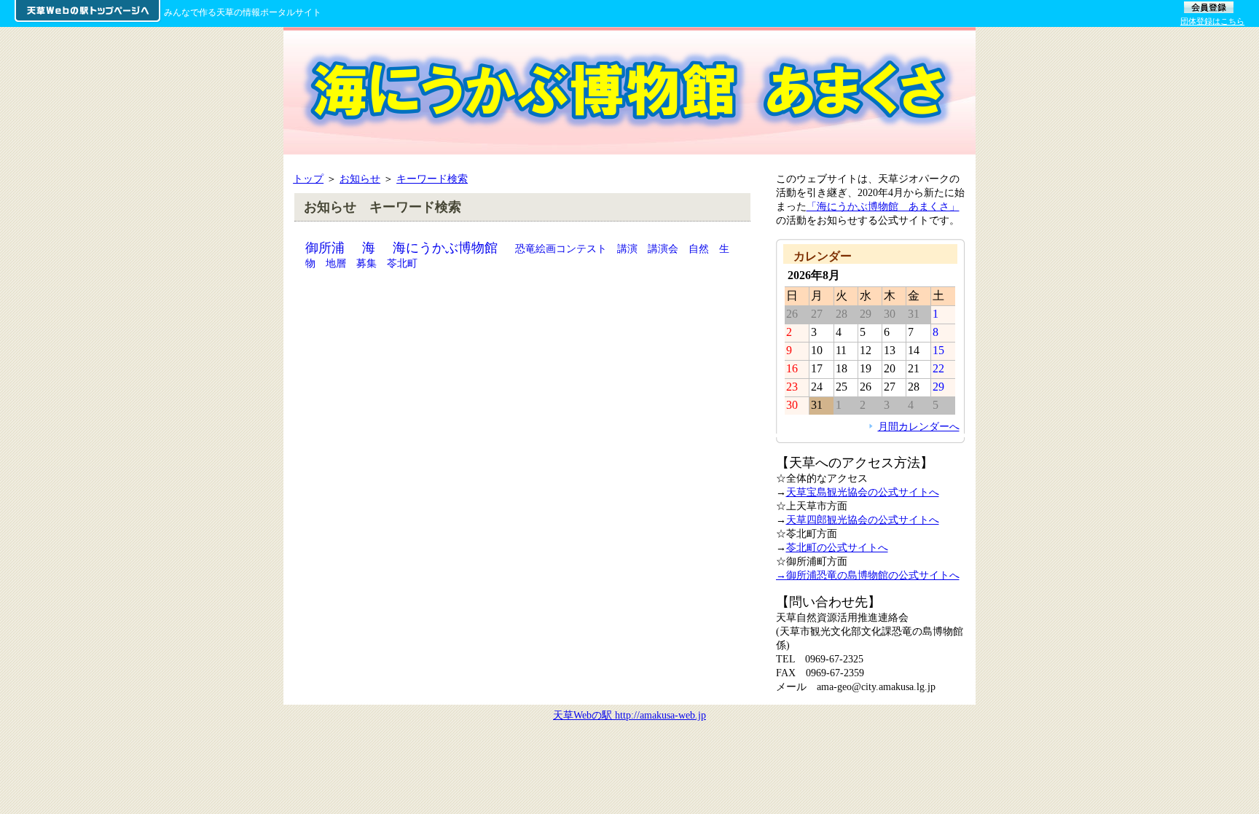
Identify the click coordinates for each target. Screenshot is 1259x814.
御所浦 (325, 247)
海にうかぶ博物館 (445, 247)
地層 (336, 263)
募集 (366, 263)
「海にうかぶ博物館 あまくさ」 (883, 206)
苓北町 (402, 263)
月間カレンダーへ (919, 426)
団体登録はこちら (1212, 21)
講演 (627, 248)
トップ (308, 178)
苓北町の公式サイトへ (837, 547)
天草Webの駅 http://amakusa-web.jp (629, 715)
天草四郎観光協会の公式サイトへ (862, 519)
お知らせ (360, 178)
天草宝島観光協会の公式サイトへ (862, 492)
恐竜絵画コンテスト (561, 248)
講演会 (663, 248)
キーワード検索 (432, 178)
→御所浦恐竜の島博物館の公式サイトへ (868, 575)
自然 (699, 248)
